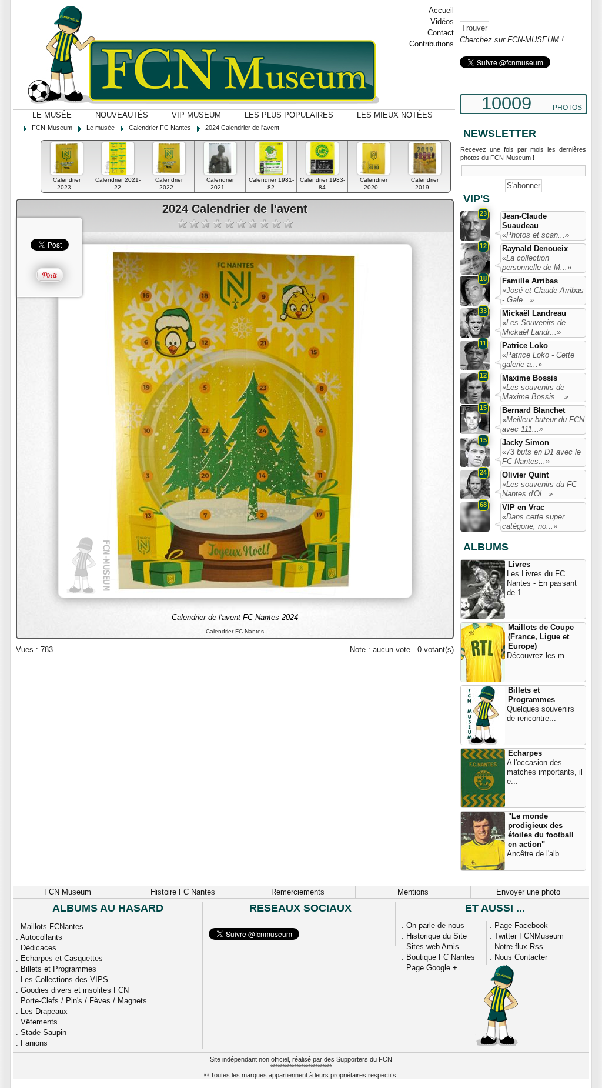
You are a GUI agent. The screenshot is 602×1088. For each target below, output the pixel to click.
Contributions (431, 43)
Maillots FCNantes (52, 926)
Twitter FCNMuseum (529, 936)
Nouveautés (121, 115)
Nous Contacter (520, 957)
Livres (519, 564)
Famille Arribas (530, 280)
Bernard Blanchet (533, 410)
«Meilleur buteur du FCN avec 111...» (543, 424)
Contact (440, 32)
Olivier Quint (525, 474)
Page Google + (431, 967)
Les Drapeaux (44, 1011)
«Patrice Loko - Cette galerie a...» (538, 360)
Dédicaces (38, 947)
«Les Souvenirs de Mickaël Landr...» (534, 327)
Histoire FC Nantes (182, 891)
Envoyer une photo (528, 891)
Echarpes (525, 753)
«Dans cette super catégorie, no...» (533, 521)
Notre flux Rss (518, 946)
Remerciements (298, 891)
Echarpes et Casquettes (62, 958)
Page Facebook (521, 925)
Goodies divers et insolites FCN (75, 990)
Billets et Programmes (531, 695)
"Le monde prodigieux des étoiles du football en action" (541, 830)
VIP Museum (196, 115)
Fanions (34, 1043)
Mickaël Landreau (534, 313)
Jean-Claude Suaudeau (524, 221)
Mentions (413, 891)
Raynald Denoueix (535, 248)
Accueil (441, 10)
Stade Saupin (43, 1032)
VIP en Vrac (523, 507)
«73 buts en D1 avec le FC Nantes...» (541, 457)
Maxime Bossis (529, 377)
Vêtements (39, 1021)
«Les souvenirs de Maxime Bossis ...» (535, 392)
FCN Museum (67, 891)
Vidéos (442, 21)
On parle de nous (435, 925)
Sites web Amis (432, 946)
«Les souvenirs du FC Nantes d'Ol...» (539, 489)
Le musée (52, 115)
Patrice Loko (525, 345)
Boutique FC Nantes (440, 957)
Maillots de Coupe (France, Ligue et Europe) (541, 636)
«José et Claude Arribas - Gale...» (543, 295)
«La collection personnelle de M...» (536, 262)
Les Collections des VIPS (64, 979)
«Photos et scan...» (535, 235)
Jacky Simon (525, 442)
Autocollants (41, 937)
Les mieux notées (395, 115)
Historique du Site (436, 936)
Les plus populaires (289, 115)
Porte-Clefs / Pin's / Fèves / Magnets (84, 1000)
